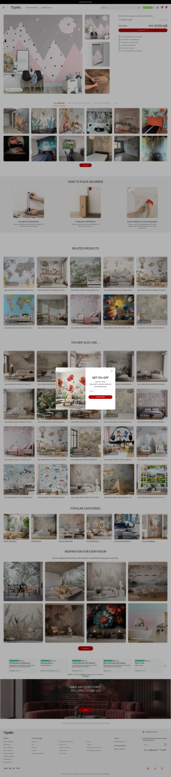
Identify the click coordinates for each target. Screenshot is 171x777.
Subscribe (100, 397)
